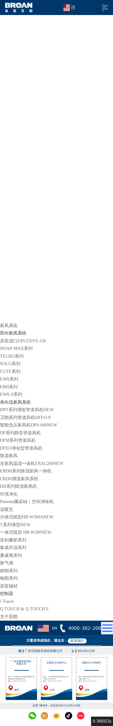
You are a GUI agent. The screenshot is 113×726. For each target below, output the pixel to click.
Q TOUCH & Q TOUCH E (24, 609)
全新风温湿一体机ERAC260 (31, 463)
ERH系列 (9, 387)
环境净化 (9, 494)
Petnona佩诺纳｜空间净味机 (27, 501)
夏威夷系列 (11, 555)
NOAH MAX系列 (16, 348)
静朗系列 (9, 570)
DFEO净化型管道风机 (21, 448)
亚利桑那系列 (13, 540)
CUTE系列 (10, 371)
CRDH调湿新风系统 (19, 478)
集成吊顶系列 (13, 547)
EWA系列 (9, 379)
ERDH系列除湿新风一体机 (25, 471)
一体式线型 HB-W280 (25, 532)
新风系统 (9, 325)
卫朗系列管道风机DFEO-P (25, 417)
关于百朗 (9, 616)
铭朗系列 (9, 578)
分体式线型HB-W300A (26, 517)
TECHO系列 (12, 356)
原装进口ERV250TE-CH (23, 341)
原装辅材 (9, 586)
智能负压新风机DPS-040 (28, 425)
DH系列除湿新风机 (18, 486)
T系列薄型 (15, 524)
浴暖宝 (6, 509)
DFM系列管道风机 (18, 440)
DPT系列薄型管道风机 (27, 409)
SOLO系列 (10, 363)
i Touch (6, 601)
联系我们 (77, 641)
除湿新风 (9, 455)
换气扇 (6, 563)
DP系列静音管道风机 (20, 433)
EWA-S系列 (11, 394)
